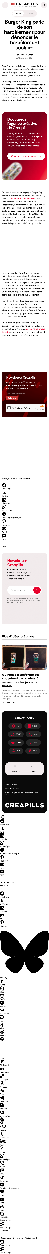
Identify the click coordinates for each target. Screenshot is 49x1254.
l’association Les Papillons (22, 198)
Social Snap (5, 1227)
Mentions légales (11, 784)
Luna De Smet (26, 54)
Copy (31, 1238)
